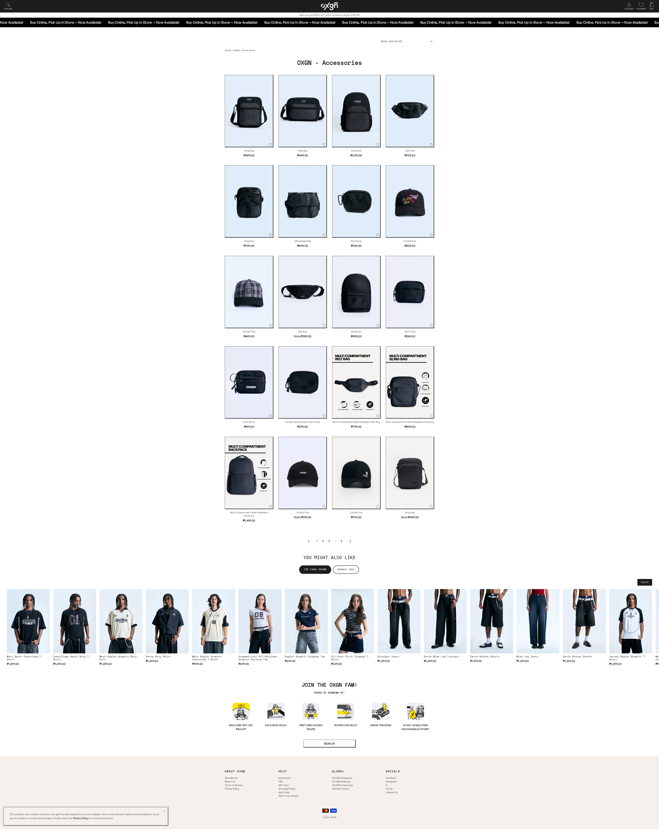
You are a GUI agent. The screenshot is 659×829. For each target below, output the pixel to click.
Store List (230, 781)
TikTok (389, 788)
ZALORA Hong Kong (342, 785)
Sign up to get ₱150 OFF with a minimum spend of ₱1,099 (329, 15)
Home (228, 50)
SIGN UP (329, 743)
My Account (285, 778)
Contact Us (392, 792)
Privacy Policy (232, 788)
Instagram (391, 781)
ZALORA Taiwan (340, 788)
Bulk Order (284, 792)
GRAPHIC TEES (346, 569)
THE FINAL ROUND (315, 569)
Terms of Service (234, 785)
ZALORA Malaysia (341, 781)
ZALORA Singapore (342, 778)
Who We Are (231, 778)
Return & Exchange (288, 795)
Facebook (391, 778)
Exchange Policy (287, 788)
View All (645, 582)
